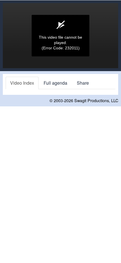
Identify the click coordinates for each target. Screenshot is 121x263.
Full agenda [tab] (55, 83)
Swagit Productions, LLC (96, 100)
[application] (60, 35)
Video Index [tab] (22, 83)
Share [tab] (83, 83)
